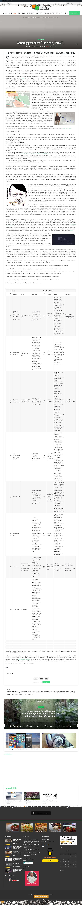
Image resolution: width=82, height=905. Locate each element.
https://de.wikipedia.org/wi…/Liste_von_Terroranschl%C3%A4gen (35, 153)
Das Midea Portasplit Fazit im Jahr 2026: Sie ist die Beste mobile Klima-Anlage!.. (17, 847)
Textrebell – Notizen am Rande (48, 841)
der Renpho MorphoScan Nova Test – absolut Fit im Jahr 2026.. (17, 859)
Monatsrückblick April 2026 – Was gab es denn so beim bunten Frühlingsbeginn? (31, 801)
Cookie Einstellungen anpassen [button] (41, 896)
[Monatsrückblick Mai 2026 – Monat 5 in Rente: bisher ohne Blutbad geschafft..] (14, 796)
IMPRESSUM (39, 13)
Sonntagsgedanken (37, 17)
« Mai (61, 870)
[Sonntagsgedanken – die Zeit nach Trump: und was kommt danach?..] (50, 796)
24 (75, 864)
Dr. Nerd (28, 46)
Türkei (47, 678)
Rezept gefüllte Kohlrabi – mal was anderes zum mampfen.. (31, 850)
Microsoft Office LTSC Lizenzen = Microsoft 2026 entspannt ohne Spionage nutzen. (17, 865)
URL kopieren (46, 682)
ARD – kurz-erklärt (67, 128)
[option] (41, 714)
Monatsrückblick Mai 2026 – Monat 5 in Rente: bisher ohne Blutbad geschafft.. (14, 801)
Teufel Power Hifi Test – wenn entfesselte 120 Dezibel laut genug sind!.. (17, 870)
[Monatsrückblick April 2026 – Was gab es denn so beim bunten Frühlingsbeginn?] (32, 796)
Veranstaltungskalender (49, 13)
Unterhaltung (22, 13)
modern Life (30, 13)
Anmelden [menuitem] (4, 0)
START (5, 13)
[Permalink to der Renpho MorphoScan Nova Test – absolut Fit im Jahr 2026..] (8, 860)
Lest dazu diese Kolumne (24, 659)
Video (23, 78)
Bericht (71, 230)
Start (25, 17)
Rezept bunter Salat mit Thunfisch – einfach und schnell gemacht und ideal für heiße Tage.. (17, 853)
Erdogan (36, 678)
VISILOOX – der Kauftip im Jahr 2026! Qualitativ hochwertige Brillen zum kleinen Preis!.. (17, 841)
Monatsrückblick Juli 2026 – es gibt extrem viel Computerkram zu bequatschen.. (32, 854)
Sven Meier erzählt (45, 839)
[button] (2, 902)
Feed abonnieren (26, 836)
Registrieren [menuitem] (9, 0)
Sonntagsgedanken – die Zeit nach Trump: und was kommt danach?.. (49, 801)
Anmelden (4, 3)
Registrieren (9, 3)
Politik (41, 678)
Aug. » (64, 870)
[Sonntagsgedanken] (41, 8)
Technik (12, 13)
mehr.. (31, 694)
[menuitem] (1, 1)
